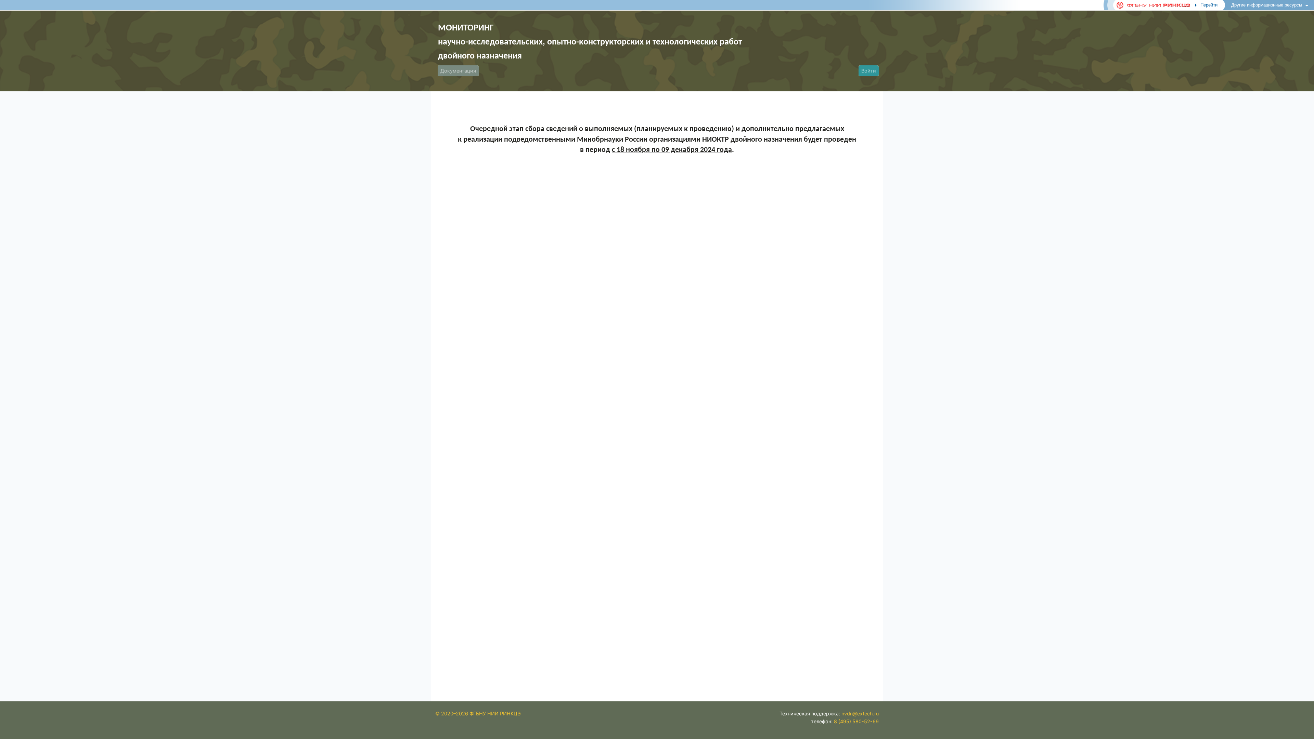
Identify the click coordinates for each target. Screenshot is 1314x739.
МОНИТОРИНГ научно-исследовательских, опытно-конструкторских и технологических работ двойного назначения (590, 42)
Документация (458, 71)
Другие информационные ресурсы (1266, 5)
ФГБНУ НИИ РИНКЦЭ (495, 713)
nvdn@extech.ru (860, 713)
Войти (868, 71)
